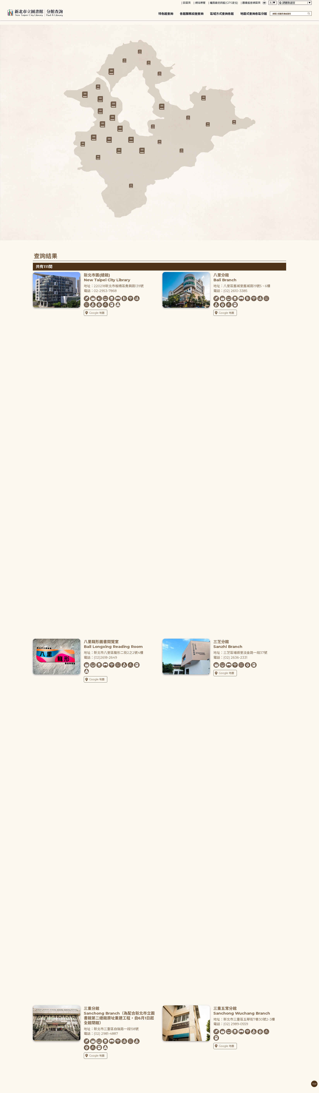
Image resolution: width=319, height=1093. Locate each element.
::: (2, 2)
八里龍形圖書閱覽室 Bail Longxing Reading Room (113, 644)
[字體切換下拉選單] (272, 3)
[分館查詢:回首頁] (35, 12)
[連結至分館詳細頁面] (120, 129)
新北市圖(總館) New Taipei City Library (107, 277)
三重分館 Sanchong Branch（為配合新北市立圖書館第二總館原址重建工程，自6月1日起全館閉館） (119, 1015)
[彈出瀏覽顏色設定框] (264, 3)
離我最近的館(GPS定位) (224, 2)
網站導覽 (200, 2)
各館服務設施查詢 (191, 14)
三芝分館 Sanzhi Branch (227, 644)
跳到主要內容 (9, 2)
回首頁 (187, 2)
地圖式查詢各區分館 (253, 14)
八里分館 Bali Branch (224, 277)
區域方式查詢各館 (222, 14)
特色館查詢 (165, 14)
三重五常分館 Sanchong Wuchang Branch (241, 1011)
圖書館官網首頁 (251, 2)
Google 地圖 (96, 313)
